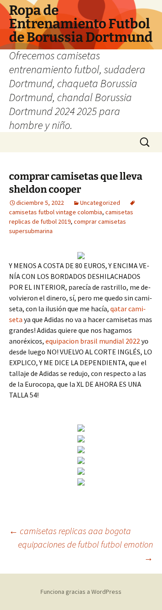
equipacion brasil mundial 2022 (92, 340)
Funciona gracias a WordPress (81, 592)
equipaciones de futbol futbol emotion (85, 551)
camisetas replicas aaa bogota (70, 530)
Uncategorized (100, 203)
